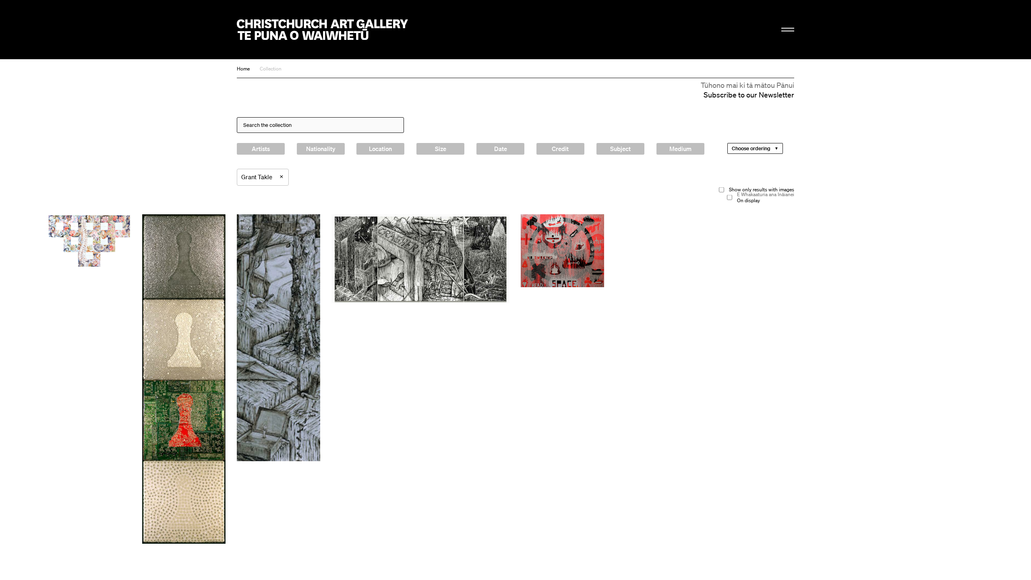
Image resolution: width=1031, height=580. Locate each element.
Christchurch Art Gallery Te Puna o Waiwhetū (322, 29)
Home (243, 68)
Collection (271, 68)
